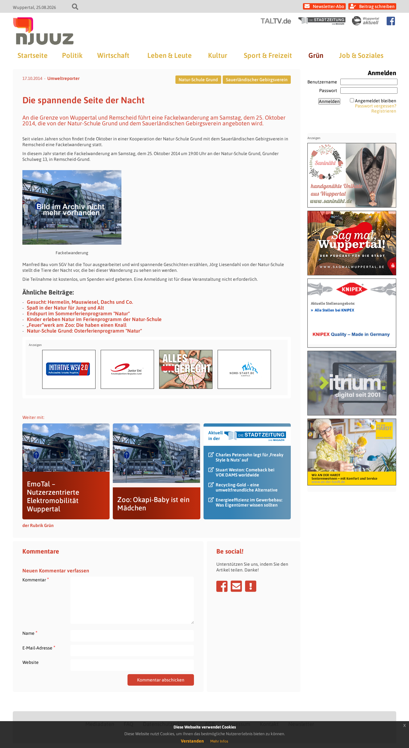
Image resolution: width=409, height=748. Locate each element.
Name (29, 633)
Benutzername (322, 81)
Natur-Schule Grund (198, 79)
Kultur (217, 55)
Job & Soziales (361, 55)
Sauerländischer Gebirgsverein (257, 79)
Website (30, 662)
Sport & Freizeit (268, 55)
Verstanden (192, 741)
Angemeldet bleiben (375, 100)
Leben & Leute (169, 55)
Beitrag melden (250, 586)
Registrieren (383, 111)
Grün (315, 55)
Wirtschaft (113, 55)
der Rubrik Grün (38, 525)
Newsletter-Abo (328, 6)
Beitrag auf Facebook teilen (222, 586)
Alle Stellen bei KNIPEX (332, 309)
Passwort (328, 90)
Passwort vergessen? (375, 105)
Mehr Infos (219, 741)
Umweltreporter (63, 78)
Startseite (33, 55)
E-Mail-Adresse (38, 648)
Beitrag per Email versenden (236, 586)
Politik (72, 55)
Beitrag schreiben (377, 6)
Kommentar (35, 580)
